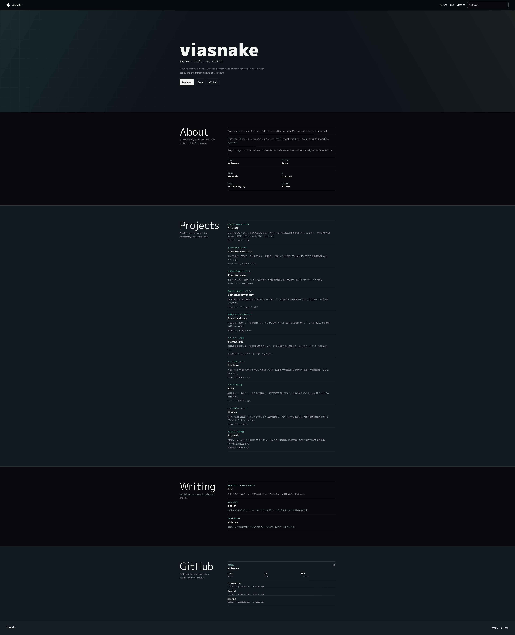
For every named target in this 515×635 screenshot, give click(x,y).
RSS (506, 628)
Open (333, 565)
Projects (443, 5)
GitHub (213, 82)
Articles (461, 5)
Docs (452, 5)
